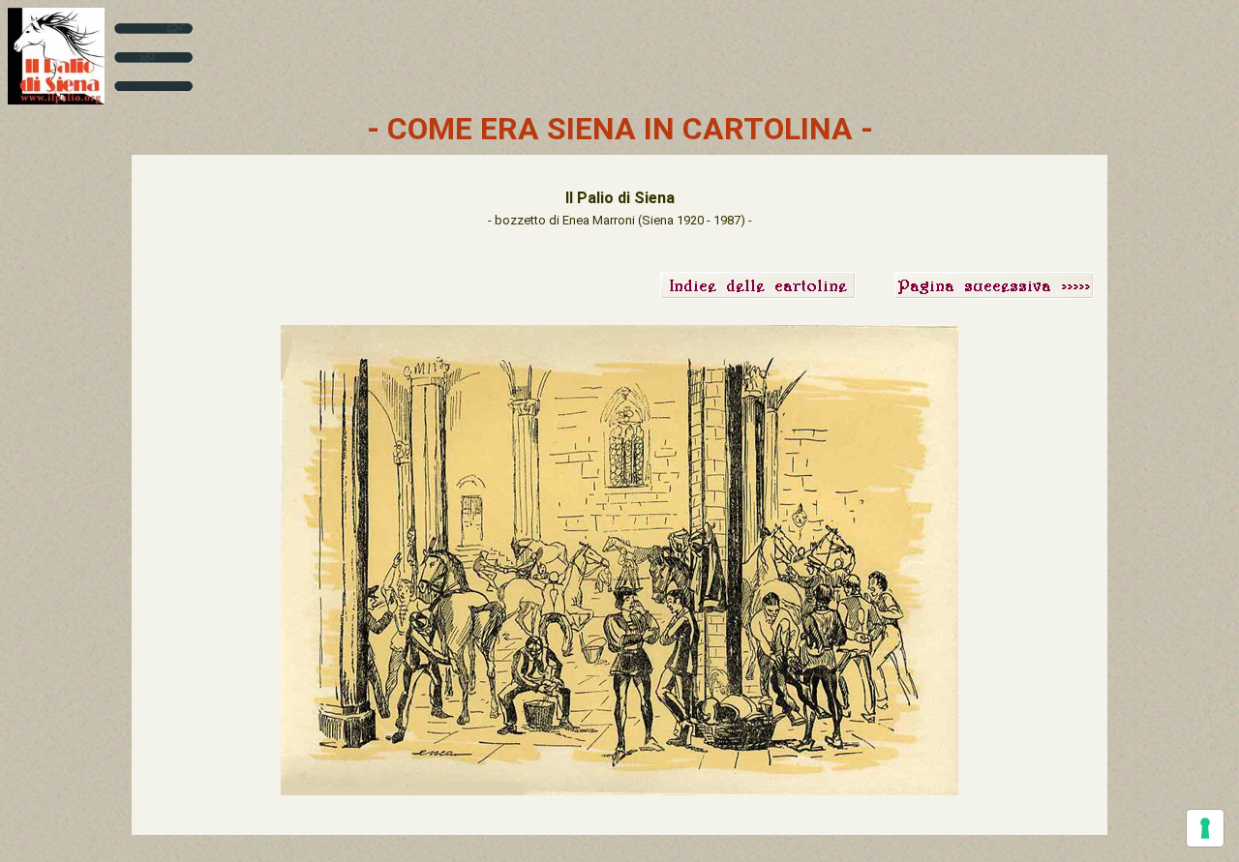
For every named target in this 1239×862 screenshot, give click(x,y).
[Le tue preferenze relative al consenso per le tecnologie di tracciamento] (1205, 828)
